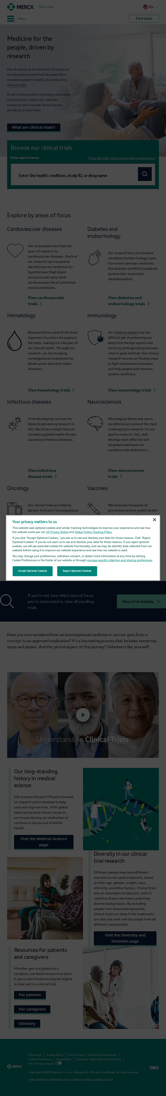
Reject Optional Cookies (77, 571)
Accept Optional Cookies (32, 571)
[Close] (154, 520)
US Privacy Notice (57, 532)
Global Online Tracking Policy (93, 532)
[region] (83, 548)
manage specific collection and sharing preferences (119, 560)
